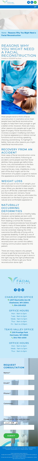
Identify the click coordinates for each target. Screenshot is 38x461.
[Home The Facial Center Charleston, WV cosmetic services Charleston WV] (8, 2)
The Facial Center (16, 448)
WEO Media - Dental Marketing (29, 448)
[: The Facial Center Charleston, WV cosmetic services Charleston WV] (35, 2)
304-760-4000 (19, 338)
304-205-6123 (20, 305)
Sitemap (31, 449)
